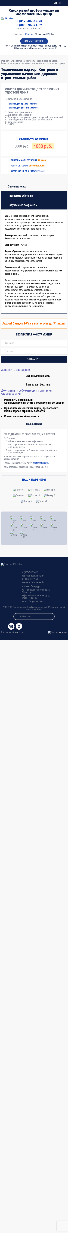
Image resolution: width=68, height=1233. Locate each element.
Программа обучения (20, 195)
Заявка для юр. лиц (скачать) (23, 103)
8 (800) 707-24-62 (29, 25)
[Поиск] (16, 616)
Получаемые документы (22, 205)
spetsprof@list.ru (46, 34)
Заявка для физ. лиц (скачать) (24, 107)
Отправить (34, 359)
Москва (29, 34)
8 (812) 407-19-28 (29, 21)
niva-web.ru (17, 632)
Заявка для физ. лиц (38, 384)
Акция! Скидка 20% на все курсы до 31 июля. (34, 323)
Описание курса (17, 186)
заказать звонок (34, 41)
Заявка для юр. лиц (38, 375)
